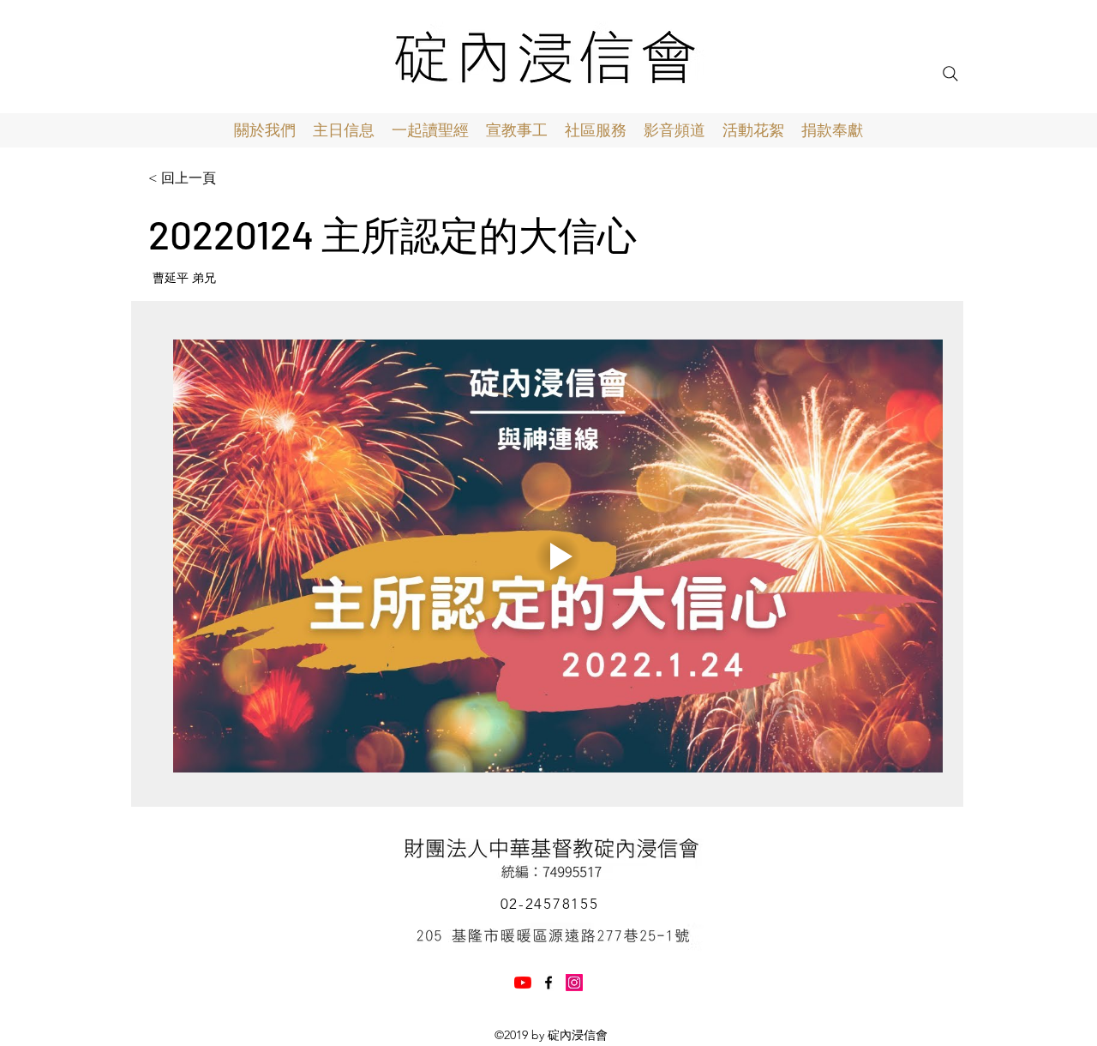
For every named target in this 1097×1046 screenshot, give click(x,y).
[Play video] (558, 556)
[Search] (950, 74)
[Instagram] (574, 982)
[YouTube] (522, 982)
